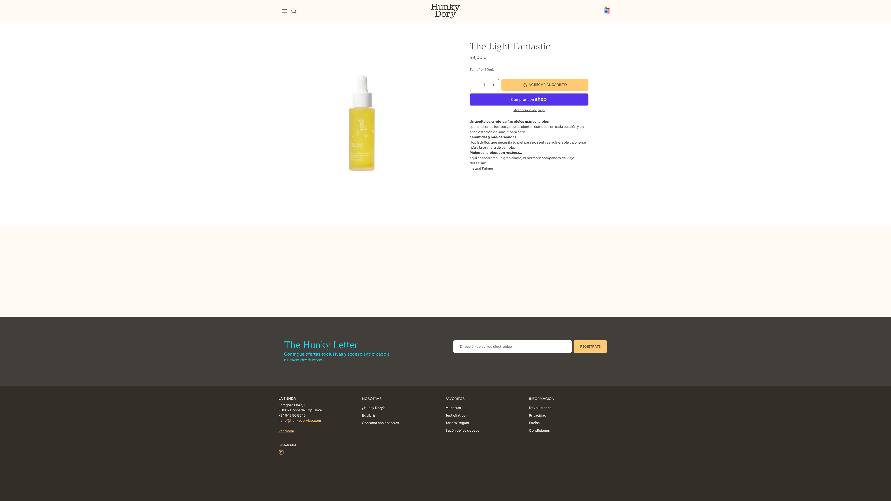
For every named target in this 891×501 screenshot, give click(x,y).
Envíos (534, 423)
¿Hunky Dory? (373, 408)
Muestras (453, 408)
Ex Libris (369, 415)
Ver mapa (286, 431)
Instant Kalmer (482, 168)
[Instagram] (281, 452)
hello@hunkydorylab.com (299, 420)
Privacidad (537, 415)
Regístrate (590, 346)
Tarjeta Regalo (457, 423)
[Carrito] (609, 11)
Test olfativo (455, 415)
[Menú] (284, 11)
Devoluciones (540, 408)
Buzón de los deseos (462, 430)
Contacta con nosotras (380, 423)
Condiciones (539, 430)
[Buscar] (294, 11)
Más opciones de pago (529, 110)
